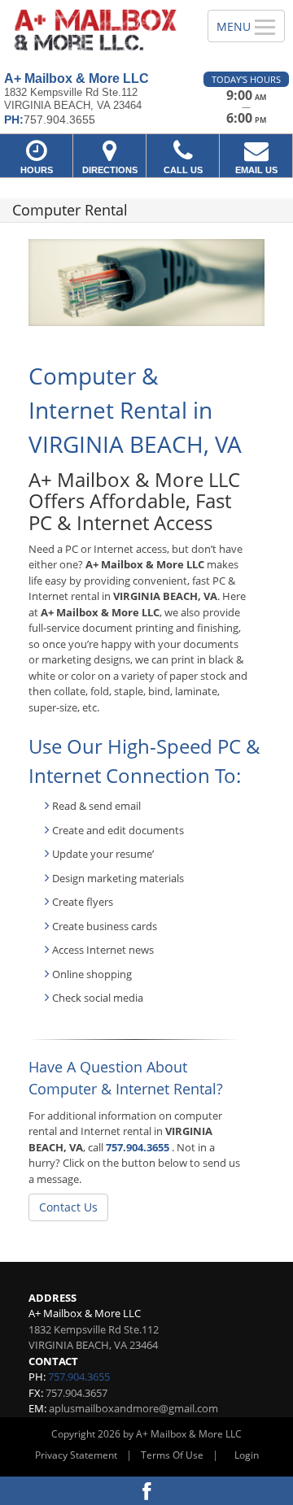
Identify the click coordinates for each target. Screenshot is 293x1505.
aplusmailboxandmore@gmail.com (133, 1408)
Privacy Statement (76, 1455)
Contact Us (68, 1207)
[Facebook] (146, 1491)
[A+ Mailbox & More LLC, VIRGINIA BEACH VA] (95, 29)
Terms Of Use (172, 1455)
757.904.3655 (137, 1147)
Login (246, 1455)
